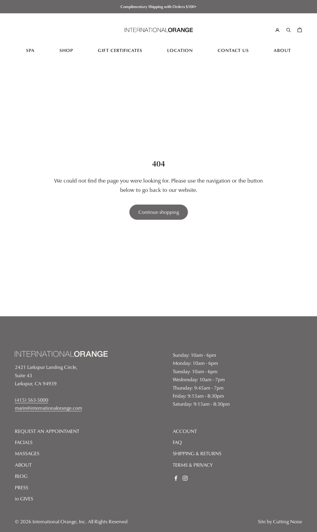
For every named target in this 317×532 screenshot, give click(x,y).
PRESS (21, 487)
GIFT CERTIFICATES (120, 50)
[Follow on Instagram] (185, 478)
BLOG (21, 476)
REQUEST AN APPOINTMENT (47, 431)
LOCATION (180, 50)
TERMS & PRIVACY (193, 464)
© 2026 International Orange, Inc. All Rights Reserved (71, 521)
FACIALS (24, 442)
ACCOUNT (185, 431)
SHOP (66, 50)
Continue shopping (158, 212)
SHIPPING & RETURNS (197, 453)
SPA (30, 50)
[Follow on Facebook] (176, 478)
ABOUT (282, 50)
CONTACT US (233, 50)
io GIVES (24, 498)
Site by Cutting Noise (280, 521)
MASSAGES (27, 453)
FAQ (177, 442)
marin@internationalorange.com (48, 407)
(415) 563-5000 (31, 399)
